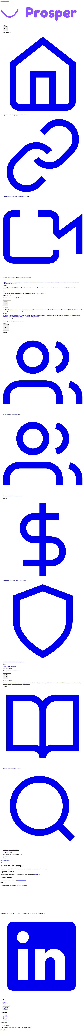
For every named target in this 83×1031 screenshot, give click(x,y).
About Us (5, 1015)
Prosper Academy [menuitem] (6, 666)
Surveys (4, 1002)
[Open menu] (9, 860)
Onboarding (5, 1008)
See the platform (36, 874)
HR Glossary (5, 1019)
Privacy (2, 1029)
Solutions (5, 301)
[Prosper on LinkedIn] (41, 997)
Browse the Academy (21, 880)
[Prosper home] (41, 23)
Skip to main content (5, 1)
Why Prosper (6, 324)
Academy (5, 674)
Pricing (4, 857)
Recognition (5, 1007)
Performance (5, 1003)
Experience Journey (7, 1004)
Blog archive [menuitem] (13, 666)
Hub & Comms (6, 1006)
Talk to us (5, 323)
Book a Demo (6, 1025)
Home (4, 25)
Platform (5, 26)
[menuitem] (14, 282)
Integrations (5, 1016)
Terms (5, 1029)
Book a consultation (7, 300)
